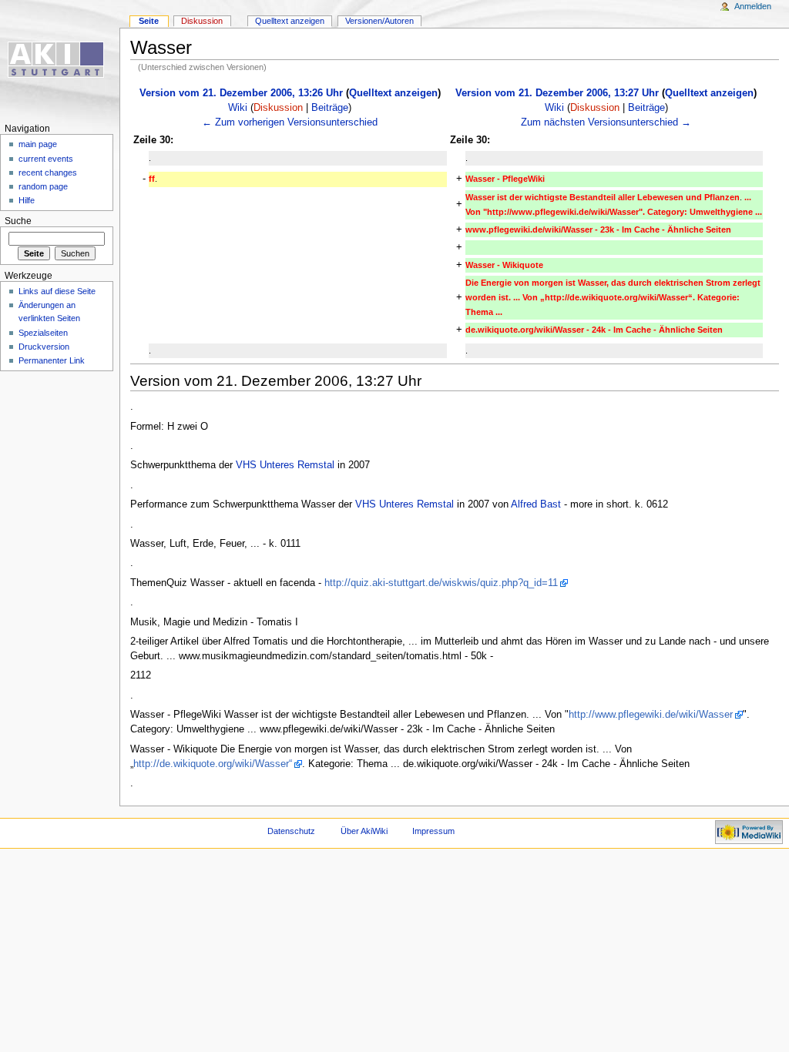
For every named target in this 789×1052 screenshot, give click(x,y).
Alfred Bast (536, 504)
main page (37, 144)
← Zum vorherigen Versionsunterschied (290, 122)
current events (45, 158)
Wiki (237, 107)
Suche (18, 221)
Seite (149, 20)
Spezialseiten (43, 332)
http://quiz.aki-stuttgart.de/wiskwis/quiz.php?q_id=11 (441, 583)
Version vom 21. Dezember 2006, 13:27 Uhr (557, 93)
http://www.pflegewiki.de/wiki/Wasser (651, 714)
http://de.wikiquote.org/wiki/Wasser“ (212, 764)
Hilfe (26, 200)
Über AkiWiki (364, 831)
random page (43, 186)
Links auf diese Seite (57, 291)
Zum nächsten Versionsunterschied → (606, 122)
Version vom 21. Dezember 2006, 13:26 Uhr (241, 93)
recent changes (47, 172)
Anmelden (752, 6)
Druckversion (43, 346)
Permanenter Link (51, 360)
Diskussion (278, 107)
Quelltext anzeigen (393, 93)
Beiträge (329, 107)
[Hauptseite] (59, 59)
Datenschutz (291, 831)
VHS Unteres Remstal (285, 465)
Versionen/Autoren (379, 20)
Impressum (433, 831)
